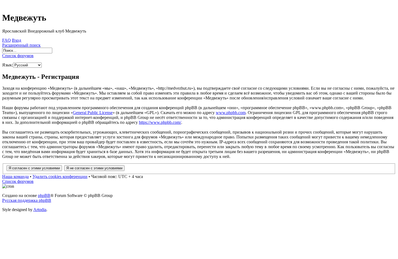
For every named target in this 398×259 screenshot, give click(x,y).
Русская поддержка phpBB (26, 200)
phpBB (44, 195)
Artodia (39, 209)
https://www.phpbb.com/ (160, 122)
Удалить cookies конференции (59, 176)
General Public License (93, 112)
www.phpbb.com (231, 112)
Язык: (7, 65)
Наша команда (15, 176)
